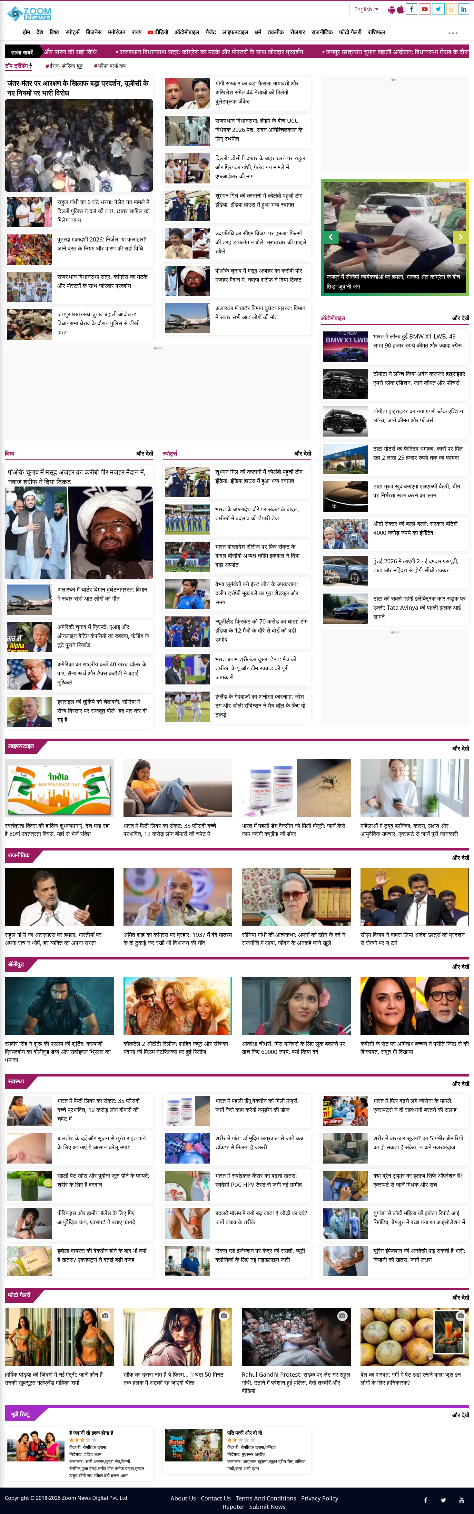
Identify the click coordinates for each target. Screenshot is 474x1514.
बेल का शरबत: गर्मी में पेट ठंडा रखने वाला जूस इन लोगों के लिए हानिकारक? (410, 1378)
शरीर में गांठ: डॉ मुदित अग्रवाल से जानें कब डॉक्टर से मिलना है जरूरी (259, 1142)
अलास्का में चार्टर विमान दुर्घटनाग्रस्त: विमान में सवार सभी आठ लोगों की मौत (260, 312)
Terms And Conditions (266, 1498)
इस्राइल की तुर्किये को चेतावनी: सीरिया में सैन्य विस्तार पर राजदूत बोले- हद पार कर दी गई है (102, 710)
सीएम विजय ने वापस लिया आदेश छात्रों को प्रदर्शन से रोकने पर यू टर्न (412, 939)
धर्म (258, 32)
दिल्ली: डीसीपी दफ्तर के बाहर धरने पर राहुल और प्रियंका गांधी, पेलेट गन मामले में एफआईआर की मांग (260, 167)
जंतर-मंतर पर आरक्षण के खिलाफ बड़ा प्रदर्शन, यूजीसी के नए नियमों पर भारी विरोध (77, 87)
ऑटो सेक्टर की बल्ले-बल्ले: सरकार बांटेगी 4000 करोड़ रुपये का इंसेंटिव (415, 528)
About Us (183, 1498)
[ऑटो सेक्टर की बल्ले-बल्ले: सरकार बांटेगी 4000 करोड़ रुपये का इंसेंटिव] (345, 534)
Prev (330, 243)
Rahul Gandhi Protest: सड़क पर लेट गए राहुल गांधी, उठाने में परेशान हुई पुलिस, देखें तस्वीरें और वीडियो (296, 1382)
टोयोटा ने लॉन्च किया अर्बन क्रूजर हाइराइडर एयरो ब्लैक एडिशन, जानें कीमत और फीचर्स (419, 378)
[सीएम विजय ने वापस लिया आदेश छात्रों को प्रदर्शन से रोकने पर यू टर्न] (414, 896)
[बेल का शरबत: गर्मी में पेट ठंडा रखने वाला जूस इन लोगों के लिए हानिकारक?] (414, 1336)
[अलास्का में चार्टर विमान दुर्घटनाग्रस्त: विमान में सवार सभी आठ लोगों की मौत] (187, 318)
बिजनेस (94, 32)
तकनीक (276, 32)
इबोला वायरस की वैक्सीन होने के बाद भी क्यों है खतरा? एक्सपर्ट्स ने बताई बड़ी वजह (101, 1255)
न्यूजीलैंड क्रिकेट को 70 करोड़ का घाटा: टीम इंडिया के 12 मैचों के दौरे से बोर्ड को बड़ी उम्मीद (261, 630)
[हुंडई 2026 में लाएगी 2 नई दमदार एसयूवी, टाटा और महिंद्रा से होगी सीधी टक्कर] (345, 571)
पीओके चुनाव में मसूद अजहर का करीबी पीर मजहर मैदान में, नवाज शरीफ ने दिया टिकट (258, 275)
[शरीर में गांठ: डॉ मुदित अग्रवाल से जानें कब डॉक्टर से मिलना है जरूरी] (187, 1148)
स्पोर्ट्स (72, 32)
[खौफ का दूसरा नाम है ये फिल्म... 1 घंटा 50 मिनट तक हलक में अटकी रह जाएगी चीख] (177, 1336)
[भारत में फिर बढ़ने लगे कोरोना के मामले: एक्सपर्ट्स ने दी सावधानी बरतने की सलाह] (345, 1111)
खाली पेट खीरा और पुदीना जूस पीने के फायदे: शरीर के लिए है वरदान (103, 1180)
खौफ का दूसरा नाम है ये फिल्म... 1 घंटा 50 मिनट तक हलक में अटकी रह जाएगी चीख (173, 1378)
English (363, 9)
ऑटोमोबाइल (187, 32)
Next (461, 243)
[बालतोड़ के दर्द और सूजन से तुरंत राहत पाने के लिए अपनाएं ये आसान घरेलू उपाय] (29, 1148)
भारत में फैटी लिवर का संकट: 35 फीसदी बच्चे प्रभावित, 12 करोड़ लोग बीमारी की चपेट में (169, 830)
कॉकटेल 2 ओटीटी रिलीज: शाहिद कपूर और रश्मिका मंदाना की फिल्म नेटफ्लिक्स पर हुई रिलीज (175, 1048)
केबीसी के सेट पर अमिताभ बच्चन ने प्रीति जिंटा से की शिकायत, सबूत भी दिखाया (414, 1048)
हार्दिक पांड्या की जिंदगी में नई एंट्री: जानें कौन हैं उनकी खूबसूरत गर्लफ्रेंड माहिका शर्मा (54, 1378)
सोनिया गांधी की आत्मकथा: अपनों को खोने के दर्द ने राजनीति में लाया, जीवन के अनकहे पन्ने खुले (293, 939)
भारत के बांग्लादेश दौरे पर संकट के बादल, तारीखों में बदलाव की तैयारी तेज (257, 513)
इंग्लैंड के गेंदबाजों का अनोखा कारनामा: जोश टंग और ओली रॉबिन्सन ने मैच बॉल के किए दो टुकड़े (260, 705)
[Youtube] (424, 9)
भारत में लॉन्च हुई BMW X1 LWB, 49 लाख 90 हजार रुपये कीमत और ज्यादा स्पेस (417, 340)
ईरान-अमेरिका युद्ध (64, 65)
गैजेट (211, 32)
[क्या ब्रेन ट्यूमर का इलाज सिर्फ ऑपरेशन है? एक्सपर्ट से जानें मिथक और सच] (345, 1186)
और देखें (144, 453)
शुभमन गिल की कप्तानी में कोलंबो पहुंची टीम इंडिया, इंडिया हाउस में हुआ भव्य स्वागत (258, 200)
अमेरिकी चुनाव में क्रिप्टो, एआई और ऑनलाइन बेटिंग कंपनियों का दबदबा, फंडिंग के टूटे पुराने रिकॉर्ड (103, 636)
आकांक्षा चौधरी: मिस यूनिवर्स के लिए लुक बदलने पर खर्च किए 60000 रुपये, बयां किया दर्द (293, 1048)
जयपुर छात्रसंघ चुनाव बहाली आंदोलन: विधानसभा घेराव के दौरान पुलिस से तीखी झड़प (337, 51)
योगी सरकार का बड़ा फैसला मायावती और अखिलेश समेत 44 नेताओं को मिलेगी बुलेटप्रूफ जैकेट (257, 92)
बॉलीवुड (16, 964)
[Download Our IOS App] (400, 9)
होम (26, 32)
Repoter (233, 1506)
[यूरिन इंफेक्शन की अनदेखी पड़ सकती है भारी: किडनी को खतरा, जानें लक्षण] (345, 1261)
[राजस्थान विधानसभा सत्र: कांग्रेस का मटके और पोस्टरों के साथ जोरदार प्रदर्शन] (29, 287)
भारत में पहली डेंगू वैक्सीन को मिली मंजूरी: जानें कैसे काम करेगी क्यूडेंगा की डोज (293, 830)
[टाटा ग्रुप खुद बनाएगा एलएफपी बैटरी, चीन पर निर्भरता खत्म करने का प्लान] (345, 496)
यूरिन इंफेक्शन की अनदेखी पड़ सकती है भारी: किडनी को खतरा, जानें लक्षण (419, 1255)
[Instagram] (451, 9)
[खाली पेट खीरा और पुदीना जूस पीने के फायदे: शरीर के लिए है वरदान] (29, 1186)
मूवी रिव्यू (20, 1414)
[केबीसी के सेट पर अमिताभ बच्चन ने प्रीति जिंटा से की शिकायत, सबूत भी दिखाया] (414, 1005)
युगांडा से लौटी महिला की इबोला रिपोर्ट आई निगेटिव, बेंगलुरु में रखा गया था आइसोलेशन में (419, 1217)
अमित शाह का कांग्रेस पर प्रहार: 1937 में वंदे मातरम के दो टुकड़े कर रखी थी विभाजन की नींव (177, 939)
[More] (453, 31)
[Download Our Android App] (391, 9)
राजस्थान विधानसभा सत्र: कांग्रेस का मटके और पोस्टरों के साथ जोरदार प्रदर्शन (125, 51)
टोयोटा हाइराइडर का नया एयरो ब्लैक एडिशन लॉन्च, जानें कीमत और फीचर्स (418, 415)
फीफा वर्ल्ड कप (110, 65)
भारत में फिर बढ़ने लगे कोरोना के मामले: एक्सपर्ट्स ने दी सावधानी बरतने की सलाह (415, 1105)
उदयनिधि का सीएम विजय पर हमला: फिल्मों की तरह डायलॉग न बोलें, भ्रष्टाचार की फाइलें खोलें (260, 242)
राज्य (137, 32)
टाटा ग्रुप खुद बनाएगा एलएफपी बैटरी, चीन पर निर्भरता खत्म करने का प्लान (416, 490)
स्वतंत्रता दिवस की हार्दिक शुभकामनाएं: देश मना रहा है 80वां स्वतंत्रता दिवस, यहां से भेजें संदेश (57, 830)
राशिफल (376, 32)
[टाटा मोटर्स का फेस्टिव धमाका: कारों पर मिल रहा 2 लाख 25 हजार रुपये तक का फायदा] (345, 459)
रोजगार (297, 32)
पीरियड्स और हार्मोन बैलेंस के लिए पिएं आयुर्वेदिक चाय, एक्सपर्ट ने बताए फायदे (96, 1217)
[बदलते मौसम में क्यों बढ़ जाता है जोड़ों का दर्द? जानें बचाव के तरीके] (187, 1223)
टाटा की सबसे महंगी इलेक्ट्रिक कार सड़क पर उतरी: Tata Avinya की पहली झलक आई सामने (419, 607)
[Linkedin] (464, 9)
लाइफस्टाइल (235, 32)
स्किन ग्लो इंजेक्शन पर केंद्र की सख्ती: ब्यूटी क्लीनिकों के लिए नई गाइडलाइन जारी (260, 1255)
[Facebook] (411, 9)
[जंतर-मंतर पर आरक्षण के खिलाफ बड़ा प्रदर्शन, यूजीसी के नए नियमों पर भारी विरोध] (79, 145)
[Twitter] (438, 9)
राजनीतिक (322, 32)
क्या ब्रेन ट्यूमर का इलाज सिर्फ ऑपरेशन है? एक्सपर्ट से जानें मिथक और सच (418, 1180)
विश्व (54, 32)
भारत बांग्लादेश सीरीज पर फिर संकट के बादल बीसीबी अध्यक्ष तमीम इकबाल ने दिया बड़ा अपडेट (257, 555)
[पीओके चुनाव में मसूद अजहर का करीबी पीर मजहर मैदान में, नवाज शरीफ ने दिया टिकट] (187, 281)
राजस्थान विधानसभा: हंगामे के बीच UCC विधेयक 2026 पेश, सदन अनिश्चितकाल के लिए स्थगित (258, 130)
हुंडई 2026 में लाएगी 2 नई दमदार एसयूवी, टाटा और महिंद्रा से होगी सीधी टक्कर (416, 565)
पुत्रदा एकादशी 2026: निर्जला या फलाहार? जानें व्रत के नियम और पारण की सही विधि (101, 243)
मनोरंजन (116, 32)
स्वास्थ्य (16, 1081)
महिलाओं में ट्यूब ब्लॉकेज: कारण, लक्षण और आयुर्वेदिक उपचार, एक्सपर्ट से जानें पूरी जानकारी (409, 830)
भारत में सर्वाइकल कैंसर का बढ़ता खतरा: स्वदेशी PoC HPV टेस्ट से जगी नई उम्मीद (258, 1180)
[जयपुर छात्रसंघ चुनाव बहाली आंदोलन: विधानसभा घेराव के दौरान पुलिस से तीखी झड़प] (29, 324)
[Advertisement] (158, 396)
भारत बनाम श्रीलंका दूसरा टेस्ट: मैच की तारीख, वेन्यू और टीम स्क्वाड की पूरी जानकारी (255, 668)
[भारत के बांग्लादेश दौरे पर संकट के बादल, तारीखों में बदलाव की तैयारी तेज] (187, 519)
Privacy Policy (319, 1498)
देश (39, 32)
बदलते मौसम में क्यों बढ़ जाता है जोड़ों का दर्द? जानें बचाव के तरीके (261, 1217)
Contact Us (216, 1498)
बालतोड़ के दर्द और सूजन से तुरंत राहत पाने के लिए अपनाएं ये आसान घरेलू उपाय (101, 1142)
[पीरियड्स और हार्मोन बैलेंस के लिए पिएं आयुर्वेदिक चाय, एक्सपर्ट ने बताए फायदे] (29, 1223)
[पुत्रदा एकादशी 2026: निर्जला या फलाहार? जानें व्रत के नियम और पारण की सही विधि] (29, 249)
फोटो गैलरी (350, 32)
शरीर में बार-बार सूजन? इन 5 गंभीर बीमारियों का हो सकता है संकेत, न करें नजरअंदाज (418, 1142)
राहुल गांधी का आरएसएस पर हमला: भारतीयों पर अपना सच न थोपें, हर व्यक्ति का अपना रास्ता (53, 939)
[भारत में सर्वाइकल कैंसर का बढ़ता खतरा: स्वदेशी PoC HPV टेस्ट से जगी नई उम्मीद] (187, 1186)
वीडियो (160, 32)
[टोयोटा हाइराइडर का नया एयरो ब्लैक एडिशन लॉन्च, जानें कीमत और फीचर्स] (345, 421)
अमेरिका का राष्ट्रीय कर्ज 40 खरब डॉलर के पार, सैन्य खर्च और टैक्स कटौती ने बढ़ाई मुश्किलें (101, 673)
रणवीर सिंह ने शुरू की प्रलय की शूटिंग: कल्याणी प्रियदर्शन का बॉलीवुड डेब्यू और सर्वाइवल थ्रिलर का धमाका (58, 1052)
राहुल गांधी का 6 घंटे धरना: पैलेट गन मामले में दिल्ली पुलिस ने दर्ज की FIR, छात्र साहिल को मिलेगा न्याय (103, 211)
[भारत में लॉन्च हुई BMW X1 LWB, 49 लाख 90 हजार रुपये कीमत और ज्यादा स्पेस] (345, 346)
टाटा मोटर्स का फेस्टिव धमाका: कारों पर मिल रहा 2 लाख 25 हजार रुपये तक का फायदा (418, 453)
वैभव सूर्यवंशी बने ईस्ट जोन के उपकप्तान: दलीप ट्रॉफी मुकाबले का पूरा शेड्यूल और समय (256, 593)
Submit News (267, 1506)
